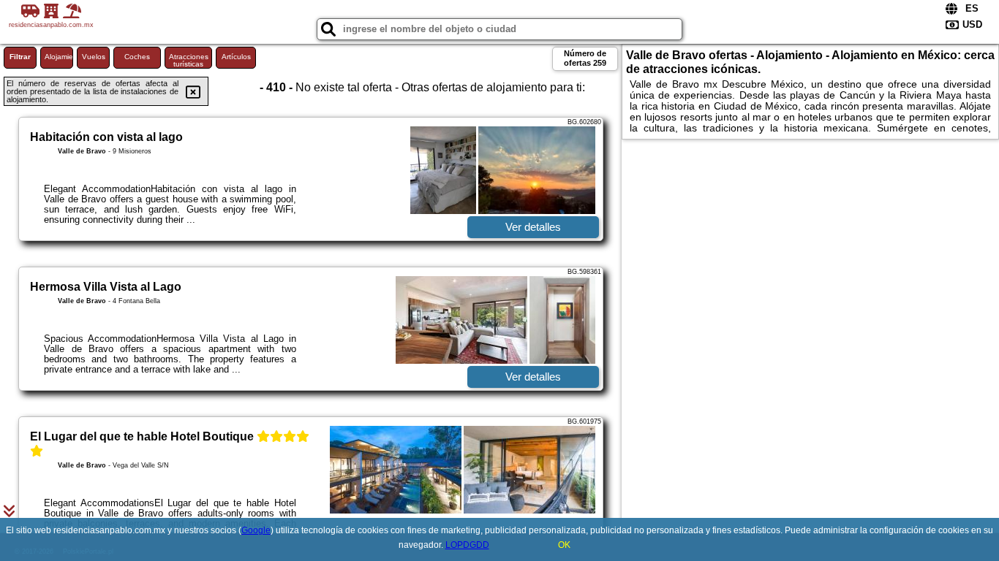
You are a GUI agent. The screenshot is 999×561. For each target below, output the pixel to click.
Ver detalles (533, 227)
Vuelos (93, 57)
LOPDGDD (467, 545)
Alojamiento (59, 57)
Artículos (236, 57)
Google (256, 530)
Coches (137, 57)
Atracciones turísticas (188, 60)
